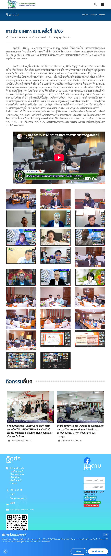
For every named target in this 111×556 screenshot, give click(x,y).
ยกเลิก (78, 551)
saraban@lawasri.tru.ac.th (22, 509)
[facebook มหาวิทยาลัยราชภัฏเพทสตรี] (87, 460)
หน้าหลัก (85, 14)
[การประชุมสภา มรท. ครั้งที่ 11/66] (21, 199)
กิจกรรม (94, 14)
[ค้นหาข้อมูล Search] (95, 4)
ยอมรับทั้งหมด (98, 551)
